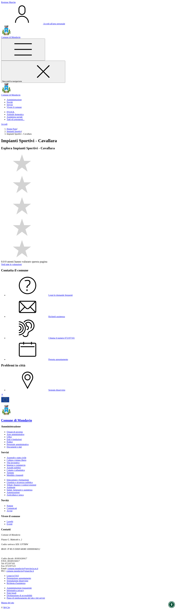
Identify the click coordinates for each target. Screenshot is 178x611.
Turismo (10, 472)
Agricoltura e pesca (15, 495)
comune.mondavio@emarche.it (20, 571)
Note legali (11, 593)
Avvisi (9, 511)
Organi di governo (15, 432)
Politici (10, 442)
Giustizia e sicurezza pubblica (20, 482)
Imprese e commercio (16, 465)
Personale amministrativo (18, 444)
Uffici (9, 437)
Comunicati (12, 508)
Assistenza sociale (15, 117)
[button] (14, 99)
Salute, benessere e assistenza (19, 490)
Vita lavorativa (13, 462)
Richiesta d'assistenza (16, 583)
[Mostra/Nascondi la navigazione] (23, 50)
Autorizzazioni (13, 492)
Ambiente (11, 487)
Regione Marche (8, 2)
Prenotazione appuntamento (19, 578)
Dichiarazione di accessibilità (19, 595)
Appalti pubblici (14, 467)
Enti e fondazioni (14, 439)
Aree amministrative (15, 434)
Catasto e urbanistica (16, 470)
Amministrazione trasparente (19, 588)
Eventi (9, 524)
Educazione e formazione (18, 480)
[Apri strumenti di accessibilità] (171, 604)
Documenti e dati (14, 447)
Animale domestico (15, 114)
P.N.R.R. (11, 112)
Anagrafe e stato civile (16, 457)
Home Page (12, 129)
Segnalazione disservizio (17, 581)
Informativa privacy (15, 590)
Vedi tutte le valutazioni (11, 264)
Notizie (10, 506)
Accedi (4, 124)
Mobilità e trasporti (15, 475)
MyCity (6, 607)
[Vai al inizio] (2, 395)
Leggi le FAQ (13, 576)
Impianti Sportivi (14, 131)
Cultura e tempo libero (16, 460)
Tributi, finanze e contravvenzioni (21, 485)
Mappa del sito (7, 603)
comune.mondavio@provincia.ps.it (22, 568)
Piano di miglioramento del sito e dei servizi (26, 598)
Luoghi (10, 521)
